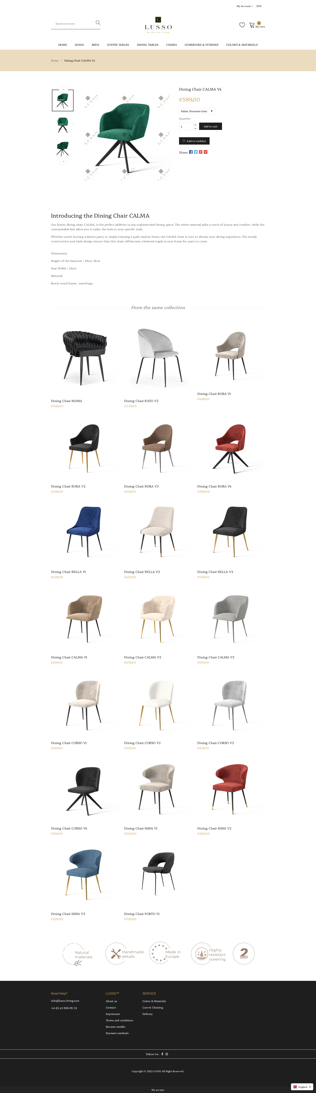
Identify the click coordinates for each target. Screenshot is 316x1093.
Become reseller (115, 1026)
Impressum (113, 1014)
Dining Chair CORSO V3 (215, 743)
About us (111, 1001)
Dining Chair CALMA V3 (215, 657)
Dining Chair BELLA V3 (215, 571)
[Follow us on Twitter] (196, 152)
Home (62, 44)
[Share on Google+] (201, 152)
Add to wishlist (196, 141)
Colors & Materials (154, 1001)
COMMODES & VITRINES (201, 44)
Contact (111, 1007)
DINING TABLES (147, 44)
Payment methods (117, 1033)
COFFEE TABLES (118, 44)
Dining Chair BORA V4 (214, 486)
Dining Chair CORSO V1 (69, 743)
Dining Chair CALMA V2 (142, 657)
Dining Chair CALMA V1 (69, 657)
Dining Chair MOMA (66, 401)
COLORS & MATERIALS (242, 44)
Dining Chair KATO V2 (141, 401)
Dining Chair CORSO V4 (69, 828)
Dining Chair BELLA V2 (142, 571)
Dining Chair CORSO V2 (142, 743)
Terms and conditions (119, 1020)
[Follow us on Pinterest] (206, 152)
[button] (302, 1086)
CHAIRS (171, 44)
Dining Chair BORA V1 (214, 393)
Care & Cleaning (152, 1007)
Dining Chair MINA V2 (214, 828)
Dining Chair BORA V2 (68, 486)
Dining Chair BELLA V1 (68, 571)
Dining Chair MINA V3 (68, 913)
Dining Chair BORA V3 (141, 486)
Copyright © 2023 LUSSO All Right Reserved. (158, 1071)
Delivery (147, 1014)
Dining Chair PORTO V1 (142, 913)
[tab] (158, 201)
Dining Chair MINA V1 (140, 828)
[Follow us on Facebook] (191, 152)
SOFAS (79, 44)
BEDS (95, 44)
